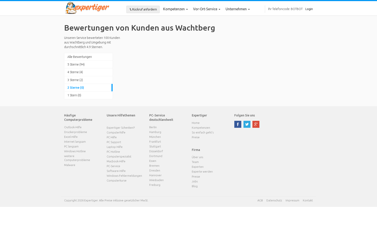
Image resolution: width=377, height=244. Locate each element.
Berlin (153, 127)
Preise (196, 137)
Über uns (197, 157)
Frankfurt (155, 141)
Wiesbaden (156, 180)
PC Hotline (113, 151)
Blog (195, 186)
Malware (69, 164)
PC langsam (71, 146)
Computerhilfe (116, 132)
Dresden (154, 170)
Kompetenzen (174, 9)
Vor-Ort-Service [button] (205, 9)
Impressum (292, 200)
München (155, 136)
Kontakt (308, 200)
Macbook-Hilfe (116, 161)
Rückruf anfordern (144, 9)
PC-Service (113, 166)
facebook (237, 124)
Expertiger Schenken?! (121, 127)
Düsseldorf (156, 151)
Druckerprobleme (75, 131)
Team (195, 161)
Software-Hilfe (116, 170)
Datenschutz (274, 200)
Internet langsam (75, 141)
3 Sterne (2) (75, 80)
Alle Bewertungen (79, 57)
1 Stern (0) (74, 95)
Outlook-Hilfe (73, 127)
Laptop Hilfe (115, 146)
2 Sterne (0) (75, 87)
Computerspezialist (119, 156)
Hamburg (155, 131)
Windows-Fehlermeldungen (124, 175)
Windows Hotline (75, 151)
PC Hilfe (112, 137)
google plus (255, 124)
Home (196, 122)
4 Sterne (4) (75, 72)
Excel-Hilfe (71, 136)
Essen (152, 160)
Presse (196, 176)
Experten (198, 166)
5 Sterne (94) (76, 64)
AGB (260, 200)
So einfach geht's (203, 132)
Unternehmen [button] (237, 9)
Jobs (195, 181)
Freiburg (154, 184)
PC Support (114, 142)
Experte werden (202, 171)
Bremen (154, 165)
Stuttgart (155, 146)
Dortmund (155, 155)
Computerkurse (117, 180)
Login (309, 9)
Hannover (155, 175)
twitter (246, 124)
